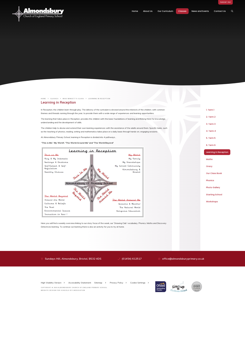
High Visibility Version (51, 282)
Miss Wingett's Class (73, 98)
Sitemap (98, 282)
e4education (79, 290)
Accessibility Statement (79, 282)
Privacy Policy (116, 282)
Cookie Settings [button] (137, 282)
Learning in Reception (99, 98)
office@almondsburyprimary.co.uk (183, 258)
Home (43, 98)
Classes (54, 98)
